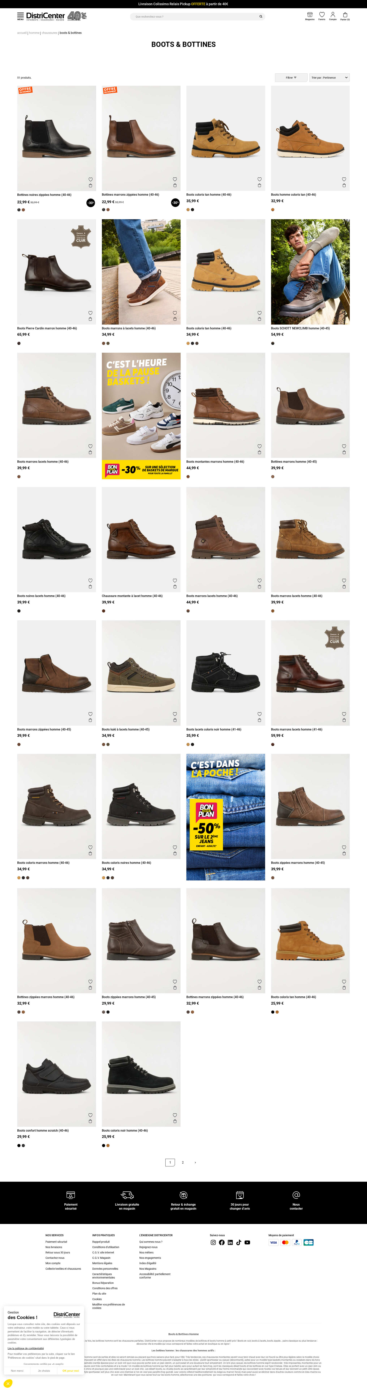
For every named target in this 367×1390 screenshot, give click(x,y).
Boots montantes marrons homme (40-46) (215, 461)
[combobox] (330, 77)
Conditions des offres (105, 1288)
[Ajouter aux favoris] (91, 179)
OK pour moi (71, 1370)
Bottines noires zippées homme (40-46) (44, 195)
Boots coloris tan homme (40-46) (208, 194)
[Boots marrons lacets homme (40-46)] (19, 476)
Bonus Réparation (103, 1282)
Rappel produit (101, 1241)
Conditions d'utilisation (105, 1247)
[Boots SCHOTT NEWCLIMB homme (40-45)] (272, 343)
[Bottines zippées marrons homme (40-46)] (23, 1012)
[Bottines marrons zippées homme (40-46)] (23, 210)
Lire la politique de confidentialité (26, 1348)
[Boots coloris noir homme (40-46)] (272, 1012)
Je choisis (44, 1370)
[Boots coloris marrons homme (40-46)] (197, 343)
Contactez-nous (54, 1257)
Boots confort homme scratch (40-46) (43, 1130)
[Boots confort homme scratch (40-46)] (23, 1145)
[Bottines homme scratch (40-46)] (19, 1145)
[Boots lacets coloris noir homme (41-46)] (192, 209)
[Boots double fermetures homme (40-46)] (108, 1012)
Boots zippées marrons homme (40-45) (298, 863)
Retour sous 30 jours (57, 1252)
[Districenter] (46, 16)
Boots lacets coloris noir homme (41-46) (213, 729)
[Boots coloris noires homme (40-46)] (192, 343)
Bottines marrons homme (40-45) (294, 461)
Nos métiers (146, 1252)
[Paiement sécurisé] (71, 1195)
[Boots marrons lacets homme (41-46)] (272, 744)
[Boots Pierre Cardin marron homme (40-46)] (19, 343)
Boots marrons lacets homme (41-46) (296, 729)
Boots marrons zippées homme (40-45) (44, 729)
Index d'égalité (147, 1263)
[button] (8, 1383)
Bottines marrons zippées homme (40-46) (130, 194)
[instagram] (213, 1242)
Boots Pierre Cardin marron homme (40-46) (47, 328)
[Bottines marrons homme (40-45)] (272, 476)
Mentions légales (102, 1263)
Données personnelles (105, 1268)
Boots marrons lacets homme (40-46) (43, 461)
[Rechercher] (261, 16)
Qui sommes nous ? (150, 1241)
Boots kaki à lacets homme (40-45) (126, 729)
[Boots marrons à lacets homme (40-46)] (103, 343)
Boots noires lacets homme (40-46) (41, 596)
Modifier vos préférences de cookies (108, 1306)
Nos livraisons (53, 1247)
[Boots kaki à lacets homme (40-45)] (108, 343)
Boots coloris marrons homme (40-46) (43, 863)
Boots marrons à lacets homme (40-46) (129, 328)
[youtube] (247, 1242)
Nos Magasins (147, 1268)
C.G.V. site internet (103, 1252)
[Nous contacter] (296, 1195)
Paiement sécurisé (56, 1241)
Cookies (97, 1299)
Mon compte (52, 1263)
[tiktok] (238, 1242)
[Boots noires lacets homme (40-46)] (19, 611)
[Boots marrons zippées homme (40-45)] (19, 744)
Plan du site (99, 1293)
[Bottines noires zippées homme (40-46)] (19, 210)
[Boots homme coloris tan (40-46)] (272, 209)
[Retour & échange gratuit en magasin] (183, 1195)
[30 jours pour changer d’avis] (240, 1195)
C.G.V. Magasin (101, 1257)
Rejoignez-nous (148, 1247)
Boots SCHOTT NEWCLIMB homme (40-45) (300, 328)
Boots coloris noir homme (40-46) (125, 1130)
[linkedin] (230, 1242)
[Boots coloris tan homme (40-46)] (188, 209)
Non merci (17, 1370)
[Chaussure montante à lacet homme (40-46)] (103, 611)
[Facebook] (221, 1242)
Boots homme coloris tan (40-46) (293, 194)
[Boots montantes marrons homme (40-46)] (188, 476)
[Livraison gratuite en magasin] (127, 1195)
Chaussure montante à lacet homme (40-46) (132, 596)
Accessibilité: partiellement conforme (155, 1276)
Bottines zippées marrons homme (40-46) (46, 997)
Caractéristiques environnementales (103, 1276)
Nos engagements (150, 1257)
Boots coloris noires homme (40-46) (126, 863)
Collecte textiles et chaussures (63, 1268)
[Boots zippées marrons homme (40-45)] (272, 877)
